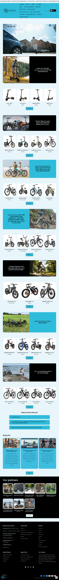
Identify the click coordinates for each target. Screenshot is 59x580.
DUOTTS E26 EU (36, 401)
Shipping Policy (6, 556)
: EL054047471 (9, 537)
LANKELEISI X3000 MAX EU (9, 352)
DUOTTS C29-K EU (50, 401)
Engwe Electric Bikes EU (19, 495)
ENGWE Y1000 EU (36, 103)
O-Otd (40, 544)
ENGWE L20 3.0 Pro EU (36, 150)
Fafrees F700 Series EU (36, 249)
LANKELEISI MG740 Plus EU (22, 352)
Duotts (40, 530)
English (5, 577)
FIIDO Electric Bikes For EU (8, 496)
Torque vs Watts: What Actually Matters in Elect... (29, 451)
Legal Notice (23, 560)
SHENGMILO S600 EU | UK (47, 301)
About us (22, 528)
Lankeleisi (41, 542)
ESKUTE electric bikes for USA (18, 511)
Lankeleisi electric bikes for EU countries (51, 496)
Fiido (40, 538)
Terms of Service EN (25, 554)
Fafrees (40, 536)
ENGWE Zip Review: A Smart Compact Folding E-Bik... (11, 451)
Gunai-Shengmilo (42, 540)
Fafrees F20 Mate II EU (22, 249)
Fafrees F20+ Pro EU (49, 249)
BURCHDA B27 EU (9, 198)
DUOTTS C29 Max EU (22, 401)
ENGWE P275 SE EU (50, 150)
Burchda (40, 528)
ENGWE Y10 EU (50, 103)
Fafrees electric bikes (15, 215)
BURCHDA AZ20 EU (23, 198)
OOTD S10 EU (23, 103)
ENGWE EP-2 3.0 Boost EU (23, 150)
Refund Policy (6, 558)
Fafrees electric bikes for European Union (29, 496)
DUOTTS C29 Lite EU (9, 401)
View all (29, 108)
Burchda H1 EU (50, 198)
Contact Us (23, 530)
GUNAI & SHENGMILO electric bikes (40, 496)
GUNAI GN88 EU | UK (29, 301)
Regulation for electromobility (27, 532)
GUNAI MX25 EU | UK (11, 301)
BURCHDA (38, 166)
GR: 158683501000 (7, 535)
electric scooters (39, 70)
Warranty (5, 560)
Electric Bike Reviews (43, 546)
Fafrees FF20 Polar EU (9, 249)
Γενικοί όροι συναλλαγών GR (27, 556)
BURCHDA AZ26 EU (36, 198)
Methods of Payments (7, 554)
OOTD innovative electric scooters (29, 511)
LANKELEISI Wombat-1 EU (36, 352)
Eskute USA (41, 534)
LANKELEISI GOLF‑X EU (49, 352)
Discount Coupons (24, 538)
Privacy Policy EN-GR (25, 558)
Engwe (40, 532)
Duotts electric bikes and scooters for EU (8, 511)
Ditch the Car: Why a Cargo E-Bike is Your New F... (47, 451)
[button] (28, 4)
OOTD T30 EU (9, 103)
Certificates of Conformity (26, 534)
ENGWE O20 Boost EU (9, 150)
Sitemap (22, 536)
